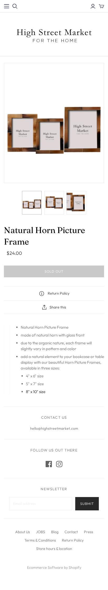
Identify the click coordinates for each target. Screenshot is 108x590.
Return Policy (73, 540)
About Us (22, 532)
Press (88, 532)
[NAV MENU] (6, 6)
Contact (71, 532)
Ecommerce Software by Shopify (54, 567)
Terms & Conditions (40, 540)
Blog (54, 532)
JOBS (40, 532)
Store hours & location (54, 548)
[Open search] (15, 6)
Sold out (54, 271)
